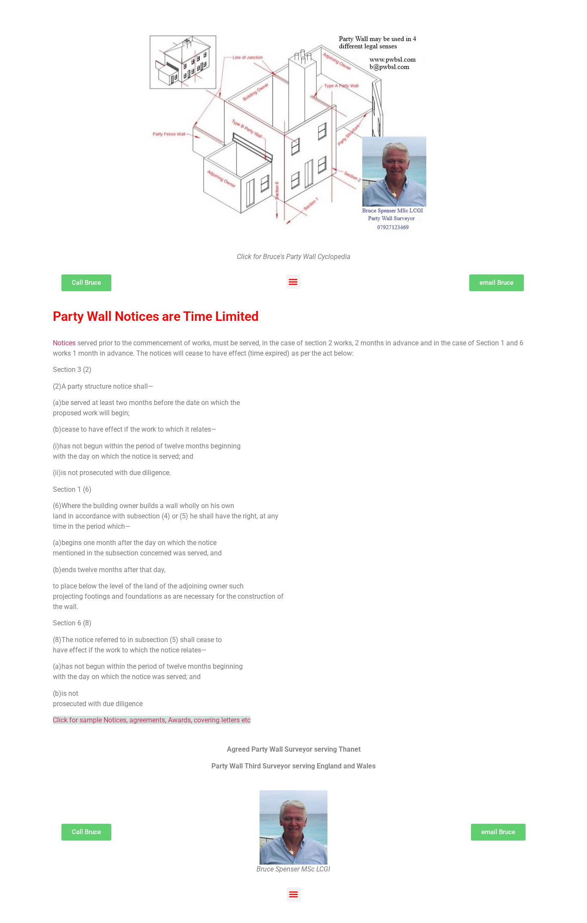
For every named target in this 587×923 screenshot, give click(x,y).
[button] (293, 281)
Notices (64, 343)
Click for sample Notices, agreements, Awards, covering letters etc (152, 720)
